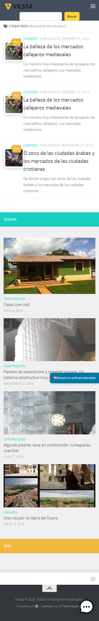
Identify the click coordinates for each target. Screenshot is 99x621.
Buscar (72, 16)
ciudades (30, 39)
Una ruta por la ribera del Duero (31, 518)
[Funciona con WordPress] (36, 606)
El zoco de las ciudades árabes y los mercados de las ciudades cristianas (59, 161)
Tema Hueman (72, 606)
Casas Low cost (17, 304)
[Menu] (93, 6)
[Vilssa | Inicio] (24, 6)
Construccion (14, 299)
